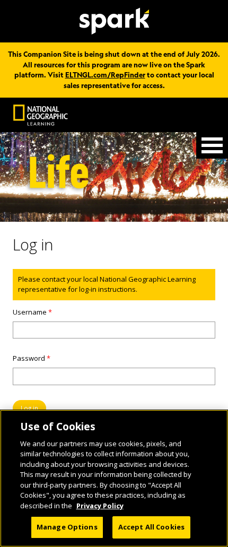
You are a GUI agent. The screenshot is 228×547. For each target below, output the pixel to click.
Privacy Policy (100, 505)
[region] (114, 478)
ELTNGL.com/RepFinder (105, 75)
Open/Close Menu (212, 145)
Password (31, 358)
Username (32, 312)
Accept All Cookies (151, 527)
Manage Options (67, 527)
